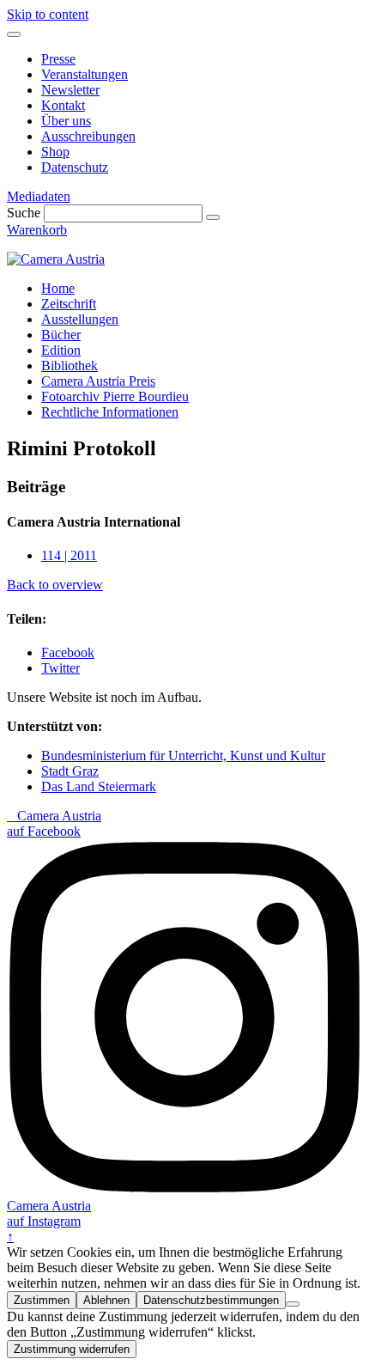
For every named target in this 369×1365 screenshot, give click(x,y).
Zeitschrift (68, 303)
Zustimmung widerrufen (72, 1349)
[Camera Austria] (56, 259)
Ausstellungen (79, 319)
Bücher (61, 334)
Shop (55, 151)
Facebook (67, 652)
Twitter (60, 668)
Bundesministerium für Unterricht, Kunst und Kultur (183, 755)
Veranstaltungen (84, 74)
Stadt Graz (70, 771)
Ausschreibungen (88, 136)
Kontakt (63, 105)
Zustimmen (42, 1300)
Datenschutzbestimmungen (211, 1300)
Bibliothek (69, 365)
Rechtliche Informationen (109, 412)
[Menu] (14, 34)
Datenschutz (74, 167)
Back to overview (55, 584)
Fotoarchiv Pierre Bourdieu (115, 396)
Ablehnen (106, 1300)
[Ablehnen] (292, 1304)
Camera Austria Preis (98, 381)
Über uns (66, 120)
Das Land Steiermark (98, 786)
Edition (61, 350)
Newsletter (70, 89)
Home (58, 288)
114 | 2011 (69, 555)
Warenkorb (37, 229)
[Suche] (213, 217)
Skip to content (47, 14)
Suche (23, 212)
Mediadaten (38, 196)
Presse (58, 59)
